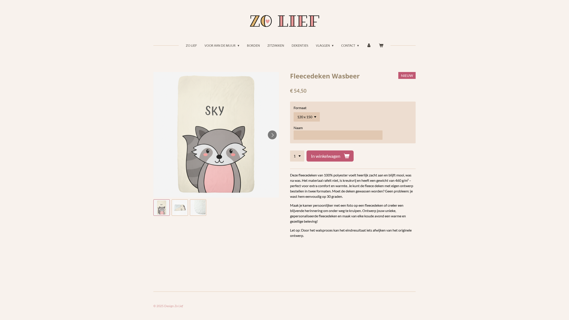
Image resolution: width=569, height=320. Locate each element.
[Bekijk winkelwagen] (381, 45)
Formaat (300, 108)
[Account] (369, 45)
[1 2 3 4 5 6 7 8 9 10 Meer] (297, 156)
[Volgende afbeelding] (272, 134)
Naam (298, 128)
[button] (161, 207)
